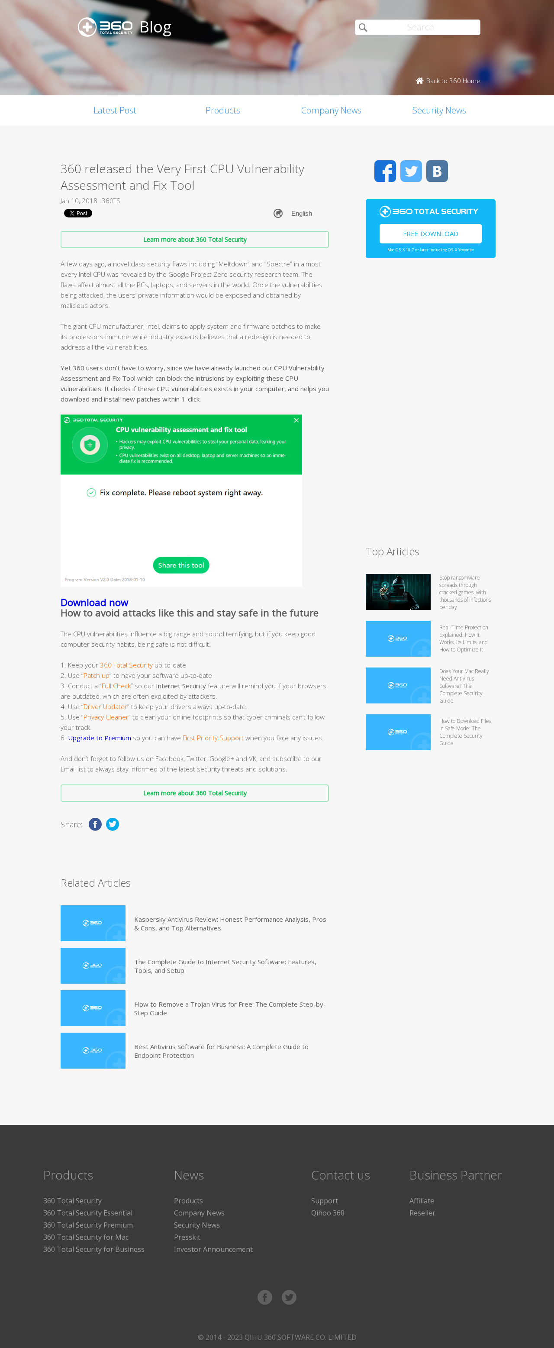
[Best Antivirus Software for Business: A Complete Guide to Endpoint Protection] (93, 1051)
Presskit (187, 1237)
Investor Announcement (213, 1249)
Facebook (385, 171)
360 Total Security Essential (87, 1213)
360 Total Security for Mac (86, 1237)
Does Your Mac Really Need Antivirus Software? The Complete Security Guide (464, 686)
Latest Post (114, 110)
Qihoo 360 (328, 1213)
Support (324, 1200)
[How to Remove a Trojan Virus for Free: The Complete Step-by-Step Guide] (93, 1008)
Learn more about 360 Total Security (195, 239)
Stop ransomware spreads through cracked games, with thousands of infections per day (465, 592)
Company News (331, 110)
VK (437, 171)
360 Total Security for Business (94, 1249)
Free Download (430, 233)
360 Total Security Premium (88, 1225)
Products (223, 110)
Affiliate (421, 1200)
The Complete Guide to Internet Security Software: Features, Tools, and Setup (225, 966)
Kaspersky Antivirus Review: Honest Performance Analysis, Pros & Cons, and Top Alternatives (230, 923)
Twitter (411, 171)
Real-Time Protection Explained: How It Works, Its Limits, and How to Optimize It (463, 638)
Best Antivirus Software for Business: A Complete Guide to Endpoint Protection (221, 1051)
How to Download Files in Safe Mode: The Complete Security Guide (465, 732)
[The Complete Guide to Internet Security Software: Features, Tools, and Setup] (93, 966)
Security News (439, 110)
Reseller (422, 1213)
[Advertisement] (431, 405)
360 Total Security (72, 1200)
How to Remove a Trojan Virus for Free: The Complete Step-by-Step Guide (230, 1008)
